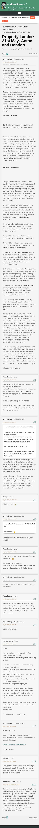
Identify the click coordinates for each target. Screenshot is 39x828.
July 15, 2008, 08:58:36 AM (9, 726)
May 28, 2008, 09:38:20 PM (9, 580)
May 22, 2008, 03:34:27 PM (9, 552)
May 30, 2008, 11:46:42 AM (9, 599)
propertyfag (7, 59)
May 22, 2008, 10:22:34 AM (9, 380)
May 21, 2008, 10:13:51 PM (9, 62)
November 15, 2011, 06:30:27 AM (11, 784)
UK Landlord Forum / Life (14, 6)
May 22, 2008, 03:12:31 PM (9, 519)
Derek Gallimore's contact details (14, 745)
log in (32, 17)
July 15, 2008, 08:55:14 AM (9, 644)
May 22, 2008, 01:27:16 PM (9, 500)
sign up (5, 21)
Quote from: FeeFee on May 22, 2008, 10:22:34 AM (19, 427)
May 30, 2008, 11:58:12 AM (9, 624)
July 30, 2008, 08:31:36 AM (9, 761)
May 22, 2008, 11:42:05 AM (9, 422)
